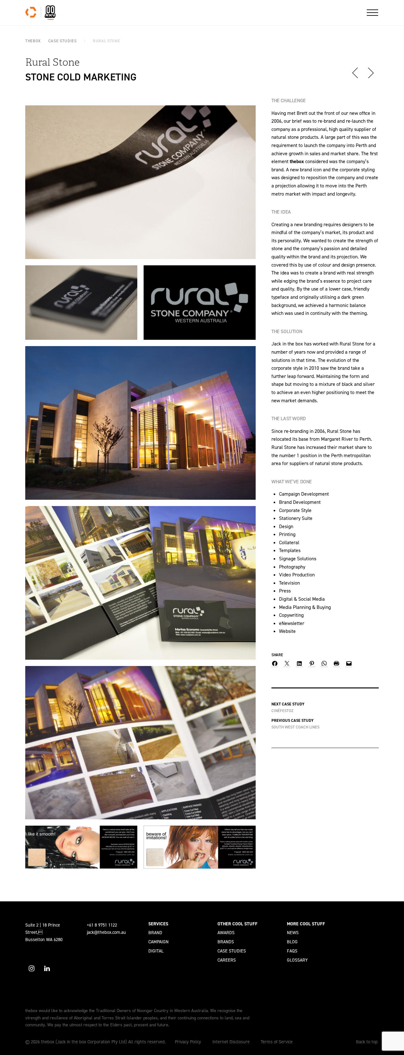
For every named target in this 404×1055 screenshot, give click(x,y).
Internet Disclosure (231, 1042)
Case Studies (231, 951)
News (293, 932)
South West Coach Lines (295, 727)
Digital (155, 951)
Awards (226, 932)
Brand (155, 932)
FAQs (292, 951)
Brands (225, 942)
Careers (226, 960)
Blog (292, 942)
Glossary (297, 960)
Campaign (158, 942)
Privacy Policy (188, 1042)
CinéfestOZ (282, 710)
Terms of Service (277, 1042)
